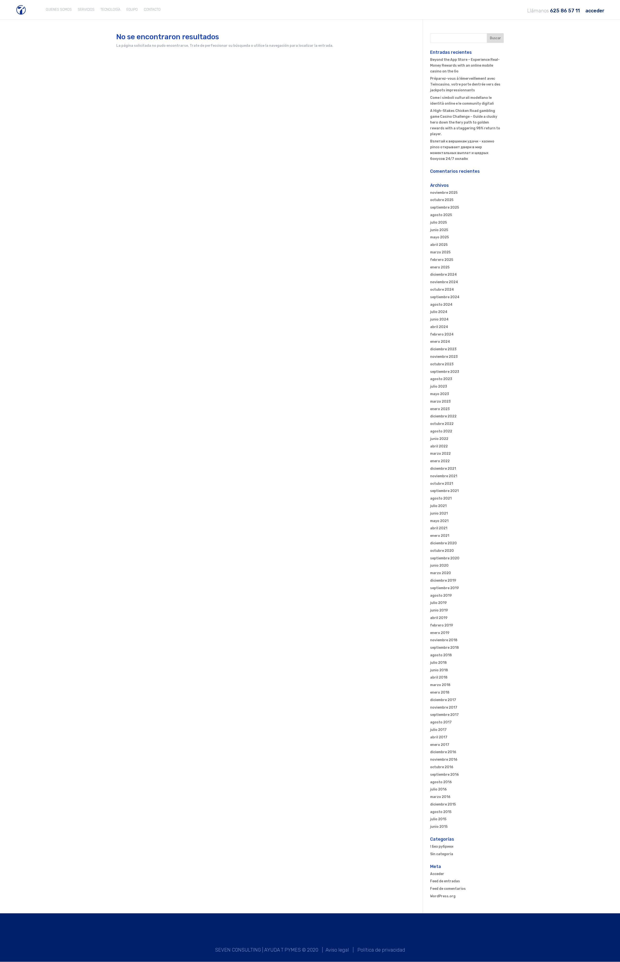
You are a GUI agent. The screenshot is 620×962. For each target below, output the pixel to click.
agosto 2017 (441, 722)
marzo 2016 (440, 797)
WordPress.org (443, 896)
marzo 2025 (440, 252)
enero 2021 (439, 536)
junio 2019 (439, 610)
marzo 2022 (440, 454)
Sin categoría (441, 854)
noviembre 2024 (444, 282)
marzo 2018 (440, 685)
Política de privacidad (381, 950)
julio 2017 (438, 730)
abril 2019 (438, 618)
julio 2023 (438, 386)
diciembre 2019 (443, 581)
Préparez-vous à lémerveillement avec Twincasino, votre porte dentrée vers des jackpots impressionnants (465, 84)
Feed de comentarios (448, 889)
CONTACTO (152, 10)
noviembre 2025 (443, 193)
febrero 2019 (441, 625)
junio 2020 (439, 565)
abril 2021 (438, 528)
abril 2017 (438, 737)
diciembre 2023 (443, 349)
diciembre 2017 (443, 700)
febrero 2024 (442, 334)
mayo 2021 (439, 521)
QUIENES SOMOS (59, 10)
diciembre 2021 (443, 469)
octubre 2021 (441, 484)
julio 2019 (438, 603)
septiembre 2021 (444, 491)
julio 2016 (438, 789)
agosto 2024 (441, 305)
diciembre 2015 (443, 804)
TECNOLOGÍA (110, 10)
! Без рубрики (441, 847)
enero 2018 (440, 692)
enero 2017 (439, 745)
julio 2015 (438, 819)
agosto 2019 (441, 596)
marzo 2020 (440, 573)
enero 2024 (440, 342)
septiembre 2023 (444, 372)
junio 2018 (439, 670)
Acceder (437, 874)
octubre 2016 (441, 767)
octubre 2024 (442, 290)
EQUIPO (132, 10)
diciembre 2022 (443, 416)
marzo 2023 (440, 401)
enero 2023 (440, 409)
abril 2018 (439, 677)
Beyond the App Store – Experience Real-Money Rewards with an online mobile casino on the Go (465, 65)
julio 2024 (438, 312)
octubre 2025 (441, 200)
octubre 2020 (442, 551)
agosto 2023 (441, 379)
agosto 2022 (441, 431)
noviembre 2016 (443, 760)
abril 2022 (439, 446)
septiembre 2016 (444, 775)
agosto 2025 (441, 215)
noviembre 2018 (443, 640)
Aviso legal (337, 950)
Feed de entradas (445, 881)
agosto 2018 (441, 655)
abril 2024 (439, 327)
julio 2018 (438, 663)
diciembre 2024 (443, 275)
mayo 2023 (439, 394)
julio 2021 (438, 506)
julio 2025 (438, 222)
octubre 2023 (442, 364)
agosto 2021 (441, 498)
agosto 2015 (440, 812)
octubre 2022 (442, 424)
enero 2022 (440, 461)
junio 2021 (439, 513)
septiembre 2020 (444, 558)
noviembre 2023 (444, 357)
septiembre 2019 (444, 588)
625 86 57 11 (565, 11)
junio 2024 (439, 319)
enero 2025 (440, 267)
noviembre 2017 (443, 707)
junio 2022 (439, 439)
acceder (594, 11)
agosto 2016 (441, 782)
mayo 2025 (439, 237)
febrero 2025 (441, 260)
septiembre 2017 (444, 715)
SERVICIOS (86, 10)
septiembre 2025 (444, 207)
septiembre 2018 (444, 648)
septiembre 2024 (444, 297)
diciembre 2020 (443, 543)
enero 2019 (439, 633)
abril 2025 (439, 245)
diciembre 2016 (443, 752)
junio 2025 (439, 230)
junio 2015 (439, 827)
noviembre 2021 (443, 476)
